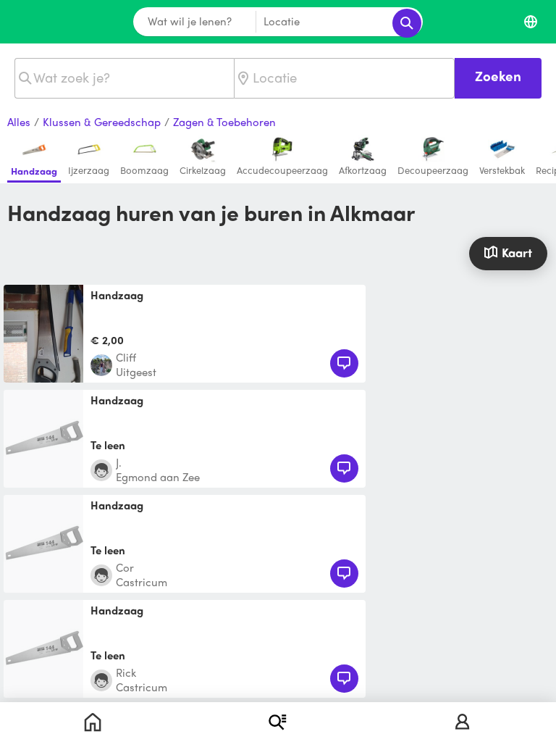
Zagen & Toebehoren (224, 122)
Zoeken (498, 76)
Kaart (517, 252)
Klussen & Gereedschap (102, 122)
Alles (18, 122)
